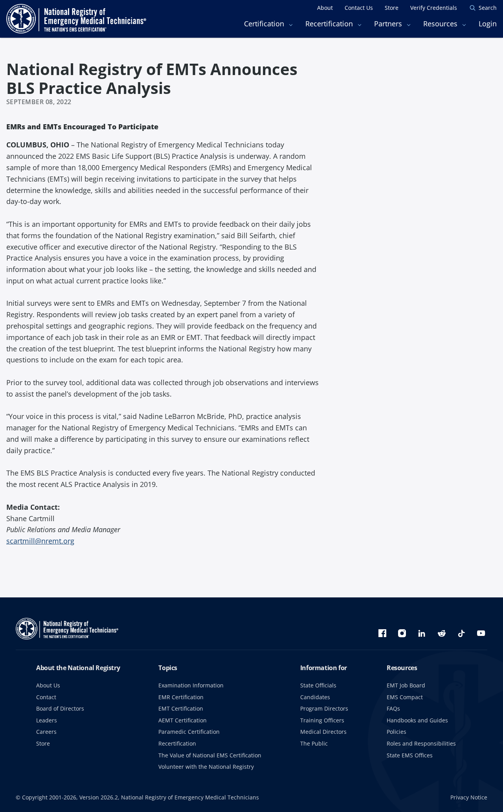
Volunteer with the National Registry (206, 766)
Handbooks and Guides (417, 720)
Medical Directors (323, 731)
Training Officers (322, 720)
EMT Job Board (406, 685)
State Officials (318, 685)
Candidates (315, 697)
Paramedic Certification (189, 731)
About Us (48, 685)
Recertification (177, 743)
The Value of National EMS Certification (209, 755)
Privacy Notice (468, 797)
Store (43, 743)
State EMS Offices (410, 755)
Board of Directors (60, 708)
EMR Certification (181, 697)
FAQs (393, 708)
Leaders (46, 720)
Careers (46, 731)
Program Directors (324, 708)
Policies (396, 731)
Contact (46, 697)
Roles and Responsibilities (421, 743)
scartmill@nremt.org (40, 541)
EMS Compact (405, 697)
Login (488, 23)
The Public (314, 743)
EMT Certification (180, 708)
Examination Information (191, 685)
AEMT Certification (182, 720)
